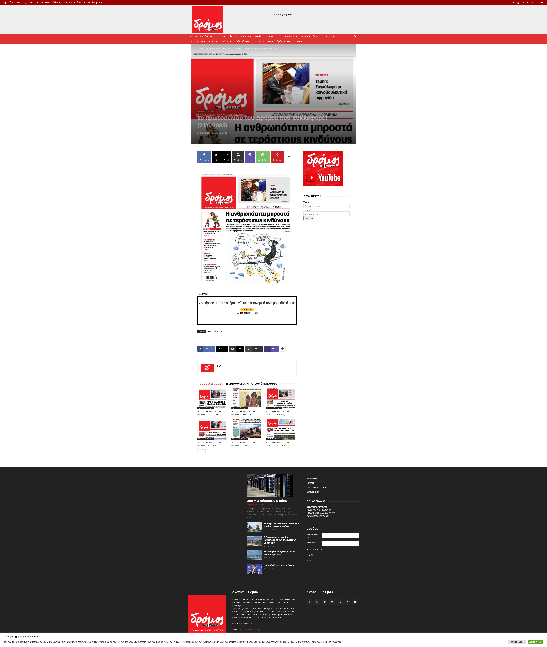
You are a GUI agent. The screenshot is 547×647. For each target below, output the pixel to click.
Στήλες (328, 36)
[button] (355, 36)
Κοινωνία (273, 36)
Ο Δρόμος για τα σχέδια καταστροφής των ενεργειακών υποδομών (280, 540)
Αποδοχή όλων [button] (535, 642)
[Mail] (523, 2)
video (212, 41)
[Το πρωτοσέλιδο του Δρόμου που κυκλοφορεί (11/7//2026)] (281, 398)
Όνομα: (307, 202)
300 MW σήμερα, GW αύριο (267, 500)
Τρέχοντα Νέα (264, 41)
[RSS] (532, 2)
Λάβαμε (225, 41)
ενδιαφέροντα (243, 41)
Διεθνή (258, 36)
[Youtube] (542, 2)
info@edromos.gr (321, 516)
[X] (537, 2)
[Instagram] (518, 2)
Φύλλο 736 (225, 331)
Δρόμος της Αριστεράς (288, 41)
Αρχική (200, 48)
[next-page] (204, 451)
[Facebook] (513, 2)
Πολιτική (245, 36)
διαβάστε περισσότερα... (243, 624)
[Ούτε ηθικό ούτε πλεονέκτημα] (254, 569)
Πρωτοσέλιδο (213, 331)
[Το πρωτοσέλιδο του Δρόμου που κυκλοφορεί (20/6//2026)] (281, 429)
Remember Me (316, 549)
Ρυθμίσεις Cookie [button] (517, 642)
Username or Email (312, 536)
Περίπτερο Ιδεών (310, 36)
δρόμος (205, 133)
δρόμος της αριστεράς (216, 48)
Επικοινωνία (43, 2)
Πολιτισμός (289, 36)
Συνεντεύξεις (227, 36)
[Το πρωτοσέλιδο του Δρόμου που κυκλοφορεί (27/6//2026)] (247, 429)
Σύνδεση (56, 2)
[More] (289, 157)
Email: (307, 210)
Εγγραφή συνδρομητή (74, 2)
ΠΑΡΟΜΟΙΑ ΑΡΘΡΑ (210, 383)
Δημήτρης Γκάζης (253, 505)
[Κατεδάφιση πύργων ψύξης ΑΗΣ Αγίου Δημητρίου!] (254, 555)
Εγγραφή (309, 218)
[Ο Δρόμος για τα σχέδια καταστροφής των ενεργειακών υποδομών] (254, 541)
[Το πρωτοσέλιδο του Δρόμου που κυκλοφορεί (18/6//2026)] (247, 398)
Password (311, 543)
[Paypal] (528, 2)
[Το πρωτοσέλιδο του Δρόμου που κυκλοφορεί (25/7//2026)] (212, 398)
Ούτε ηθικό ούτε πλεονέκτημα (279, 566)
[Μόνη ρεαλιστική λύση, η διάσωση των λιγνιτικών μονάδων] (254, 527)
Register (310, 561)
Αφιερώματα (196, 41)
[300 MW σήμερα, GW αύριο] (273, 485)
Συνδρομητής (95, 2)
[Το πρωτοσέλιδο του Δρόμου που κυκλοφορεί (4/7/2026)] (212, 429)
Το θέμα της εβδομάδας (202, 36)
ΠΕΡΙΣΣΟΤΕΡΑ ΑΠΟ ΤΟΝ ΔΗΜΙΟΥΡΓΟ (252, 383)
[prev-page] (199, 451)
